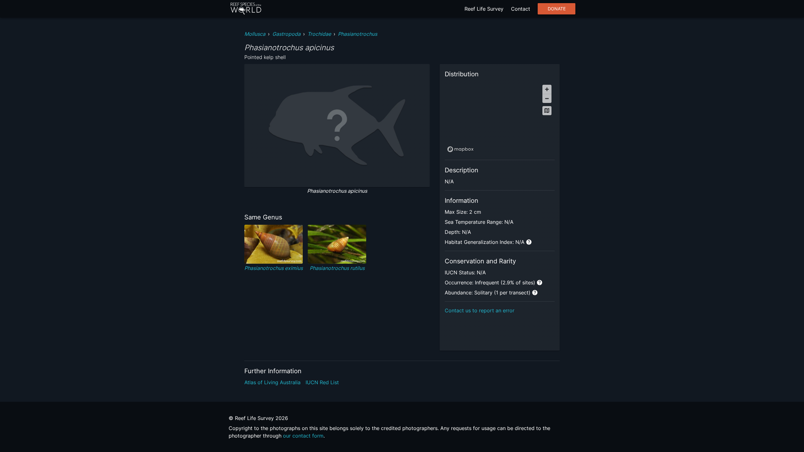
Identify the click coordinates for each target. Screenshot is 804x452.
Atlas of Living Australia (272, 382)
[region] (500, 118)
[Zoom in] (546, 89)
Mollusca (254, 34)
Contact (520, 9)
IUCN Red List (322, 382)
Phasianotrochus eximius (273, 268)
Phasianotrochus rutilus (337, 268)
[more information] (529, 242)
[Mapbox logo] (460, 149)
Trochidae (319, 34)
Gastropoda (286, 34)
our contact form (303, 436)
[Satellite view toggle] (546, 110)
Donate (557, 8)
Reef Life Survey (483, 9)
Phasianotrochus (357, 34)
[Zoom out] (546, 98)
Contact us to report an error (479, 310)
